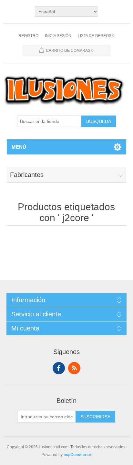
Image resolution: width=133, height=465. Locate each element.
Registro (28, 35)
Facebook (59, 368)
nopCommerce (77, 454)
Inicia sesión (58, 35)
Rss (74, 368)
